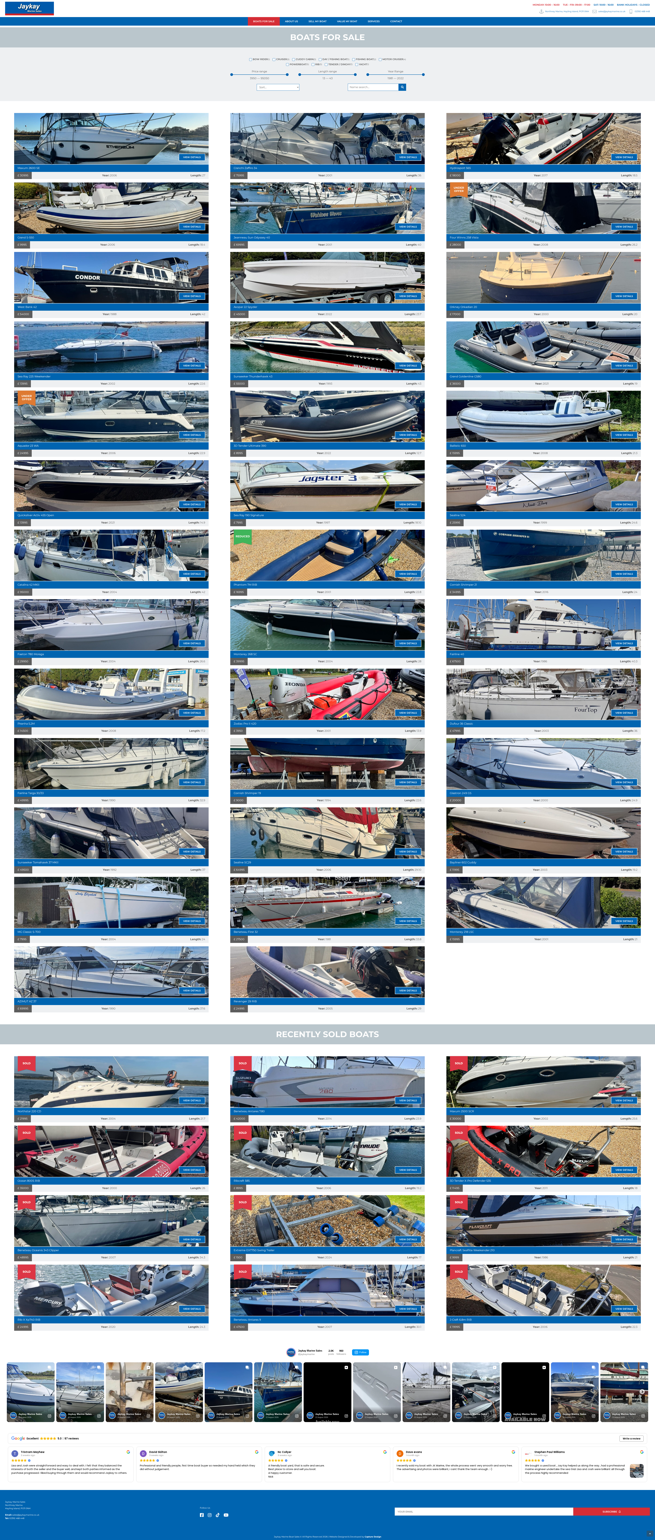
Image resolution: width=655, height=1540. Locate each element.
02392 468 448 (642, 11)
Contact (396, 21)
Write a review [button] (632, 1438)
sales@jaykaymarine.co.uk (611, 11)
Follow (362, 1352)
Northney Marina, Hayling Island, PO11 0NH (567, 11)
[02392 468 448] (631, 11)
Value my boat (347, 21)
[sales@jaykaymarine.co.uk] (594, 11)
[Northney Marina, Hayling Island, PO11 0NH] (541, 11)
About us (291, 21)
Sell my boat (317, 21)
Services (374, 21)
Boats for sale (263, 21)
